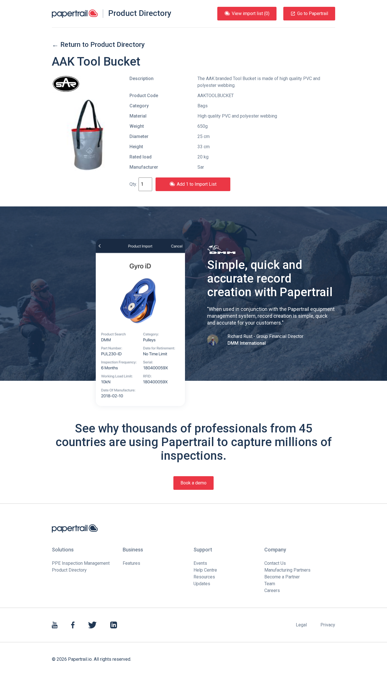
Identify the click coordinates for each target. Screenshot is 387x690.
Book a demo (193, 483)
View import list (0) (250, 13)
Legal (301, 625)
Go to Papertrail (312, 13)
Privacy (327, 625)
